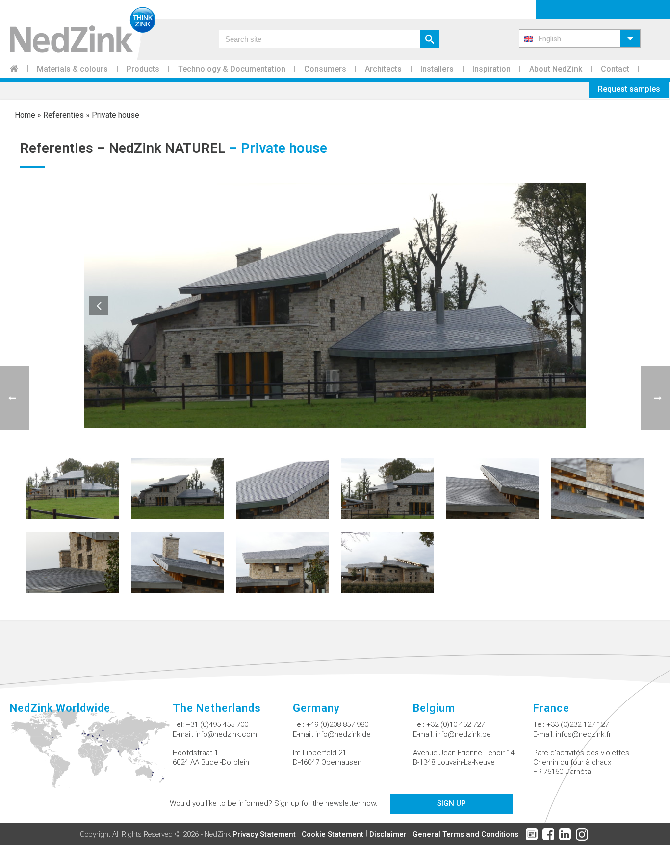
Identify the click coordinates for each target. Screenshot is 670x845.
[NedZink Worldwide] (91, 754)
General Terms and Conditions (465, 834)
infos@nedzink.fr (583, 734)
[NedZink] (77, 30)
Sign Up (451, 803)
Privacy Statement (264, 834)
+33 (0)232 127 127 (577, 724)
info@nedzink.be (463, 734)
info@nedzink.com (226, 734)
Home (25, 115)
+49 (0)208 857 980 (337, 724)
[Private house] (72, 488)
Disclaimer (388, 834)
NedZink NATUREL (167, 148)
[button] (580, 38)
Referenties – (64, 148)
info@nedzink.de (343, 734)
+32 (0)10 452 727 (455, 724)
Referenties (63, 115)
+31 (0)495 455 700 (217, 724)
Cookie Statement (332, 834)
